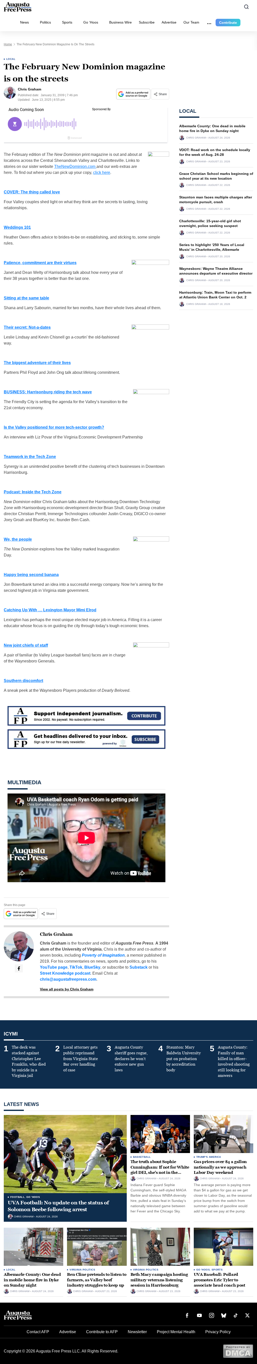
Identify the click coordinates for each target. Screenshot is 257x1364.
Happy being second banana (31, 575)
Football (17, 1197)
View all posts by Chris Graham (66, 989)
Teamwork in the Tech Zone (30, 456)
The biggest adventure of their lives (37, 363)
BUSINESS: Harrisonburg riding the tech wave (48, 392)
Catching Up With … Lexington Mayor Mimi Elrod (50, 610)
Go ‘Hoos (90, 22)
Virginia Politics (82, 1269)
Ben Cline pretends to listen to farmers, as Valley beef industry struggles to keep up (96, 1280)
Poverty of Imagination (103, 955)
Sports (67, 22)
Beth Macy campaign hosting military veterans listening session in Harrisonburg (159, 1280)
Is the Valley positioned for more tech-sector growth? (54, 427)
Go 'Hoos (33, 1197)
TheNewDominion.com (75, 166)
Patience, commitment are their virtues (40, 263)
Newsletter (137, 1332)
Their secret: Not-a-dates (27, 327)
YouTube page (54, 967)
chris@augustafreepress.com (68, 979)
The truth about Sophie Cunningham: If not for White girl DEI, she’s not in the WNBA (160, 1170)
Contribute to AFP (102, 1332)
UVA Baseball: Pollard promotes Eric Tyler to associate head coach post (219, 1280)
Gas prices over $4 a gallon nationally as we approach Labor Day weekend (220, 1167)
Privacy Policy (218, 1332)
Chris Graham (56, 934)
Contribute (228, 23)
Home (8, 44)
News (24, 22)
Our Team (191, 22)
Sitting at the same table (26, 298)
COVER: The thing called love (32, 192)
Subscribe (147, 22)
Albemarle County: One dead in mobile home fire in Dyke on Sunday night (32, 1280)
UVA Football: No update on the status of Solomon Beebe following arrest (58, 1206)
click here (101, 172)
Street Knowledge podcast (65, 973)
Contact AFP (38, 1332)
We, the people (18, 539)
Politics (45, 22)
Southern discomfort (23, 680)
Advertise (169, 22)
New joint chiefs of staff (26, 645)
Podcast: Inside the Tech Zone (32, 492)
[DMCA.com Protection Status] (238, 1351)
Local (10, 59)
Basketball (142, 1157)
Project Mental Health (176, 1332)
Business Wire (120, 22)
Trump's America (208, 1157)
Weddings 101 (17, 227)
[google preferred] (133, 94)
